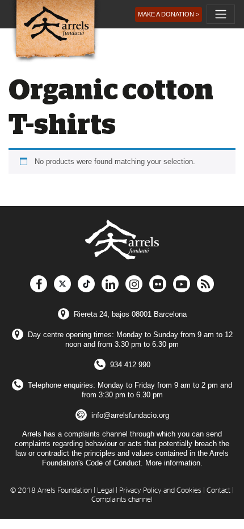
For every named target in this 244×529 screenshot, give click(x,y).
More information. (174, 463)
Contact (218, 490)
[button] (168, 14)
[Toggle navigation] (221, 14)
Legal (105, 490)
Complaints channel (122, 499)
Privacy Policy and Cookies (160, 490)
